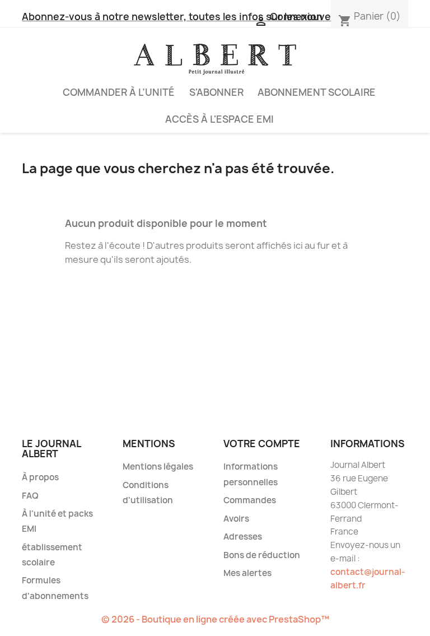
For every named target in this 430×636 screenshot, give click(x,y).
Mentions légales (158, 466)
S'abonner (216, 92)
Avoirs (236, 518)
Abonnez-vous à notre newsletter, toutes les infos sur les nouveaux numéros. (209, 16)
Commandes (249, 500)
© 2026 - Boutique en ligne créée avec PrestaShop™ (215, 619)
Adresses (242, 536)
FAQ (30, 496)
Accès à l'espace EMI (219, 119)
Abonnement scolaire (317, 92)
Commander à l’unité (119, 92)
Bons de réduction (261, 555)
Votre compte (261, 443)
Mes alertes (247, 573)
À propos (40, 477)
